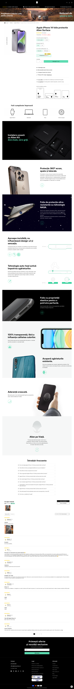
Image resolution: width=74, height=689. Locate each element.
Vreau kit (39, 50)
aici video (40, 79)
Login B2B (54, 677)
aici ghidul (40, 81)
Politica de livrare (35, 669)
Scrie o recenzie (63, 501)
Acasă (7, 22)
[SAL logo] (39, 677)
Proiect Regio (55, 675)
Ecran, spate (40, 40)
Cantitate (38, 59)
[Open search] (56, 514)
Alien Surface (32, 687)
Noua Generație (55, 667)
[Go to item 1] (7, 508)
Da (42, 45)
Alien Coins (54, 669)
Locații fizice (54, 665)
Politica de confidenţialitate (37, 665)
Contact (53, 663)
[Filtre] (59, 514)
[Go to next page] (41, 634)
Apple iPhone (17, 22)
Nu (38, 45)
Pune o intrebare (63, 503)
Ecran (47, 40)
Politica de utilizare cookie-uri (38, 667)
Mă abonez (37, 653)
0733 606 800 (13, 663)
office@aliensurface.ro (16, 666)
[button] (6, 2)
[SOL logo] (39, 680)
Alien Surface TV (55, 671)
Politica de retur (35, 671)
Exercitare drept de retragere (37, 673)
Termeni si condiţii (35, 663)
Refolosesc (46, 50)
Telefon (11, 22)
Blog (53, 673)
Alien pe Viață (35, 441)
